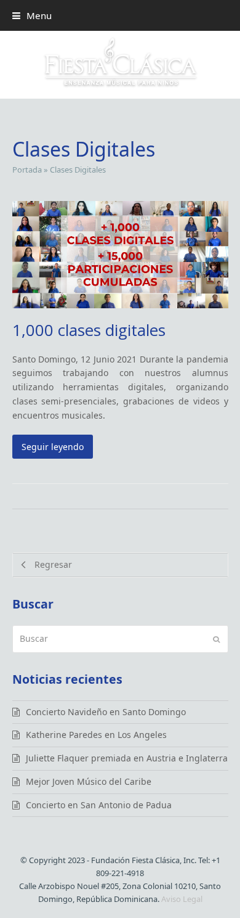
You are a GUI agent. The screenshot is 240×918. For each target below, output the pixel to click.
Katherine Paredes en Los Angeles (96, 734)
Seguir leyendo (53, 447)
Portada (27, 169)
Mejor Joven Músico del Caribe (88, 781)
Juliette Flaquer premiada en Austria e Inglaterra (127, 758)
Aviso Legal (181, 898)
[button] (32, 15)
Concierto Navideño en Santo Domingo (106, 712)
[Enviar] (216, 639)
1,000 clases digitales (89, 330)
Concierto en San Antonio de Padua (99, 805)
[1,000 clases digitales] (120, 254)
